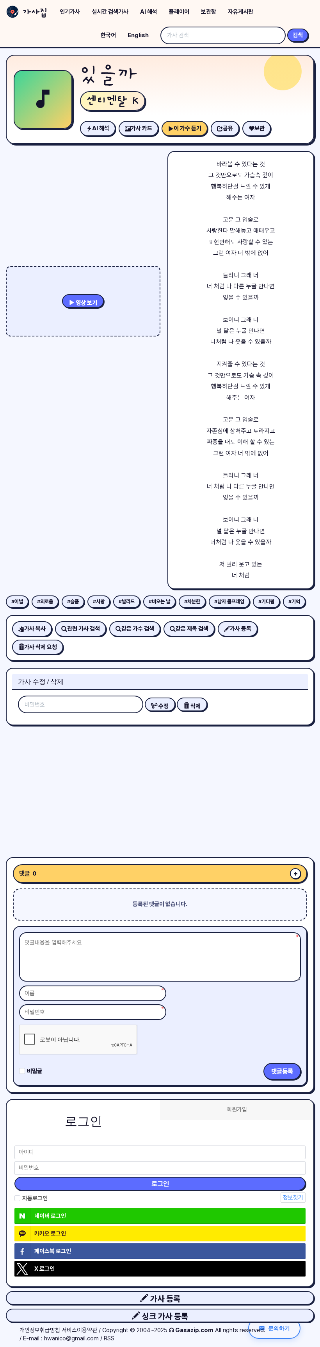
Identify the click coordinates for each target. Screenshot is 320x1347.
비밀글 (34, 1071)
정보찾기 (293, 1197)
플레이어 (179, 11)
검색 (298, 35)
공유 (228, 128)
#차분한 (192, 601)
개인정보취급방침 (40, 1330)
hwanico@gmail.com (71, 1338)
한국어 (108, 35)
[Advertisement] (160, 788)
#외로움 (45, 601)
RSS (109, 1338)
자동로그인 (35, 1198)
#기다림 (266, 601)
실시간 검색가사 (110, 11)
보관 (259, 128)
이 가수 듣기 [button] (187, 128)
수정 (163, 706)
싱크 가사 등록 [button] (164, 1316)
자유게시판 (240, 11)
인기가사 (70, 11)
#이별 (17, 601)
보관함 (208, 11)
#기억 (294, 601)
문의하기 (279, 1328)
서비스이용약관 (79, 1330)
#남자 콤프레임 (229, 601)
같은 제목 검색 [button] (192, 628)
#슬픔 (73, 601)
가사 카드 (141, 128)
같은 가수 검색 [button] (137, 628)
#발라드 (127, 601)
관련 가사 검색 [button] (83, 628)
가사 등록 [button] (164, 1299)
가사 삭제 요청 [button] (40, 647)
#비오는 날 (159, 601)
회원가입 (237, 1109)
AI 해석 (148, 11)
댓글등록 (282, 1071)
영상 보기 (86, 302)
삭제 (195, 706)
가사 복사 (35, 628)
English (138, 35)
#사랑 (99, 601)
